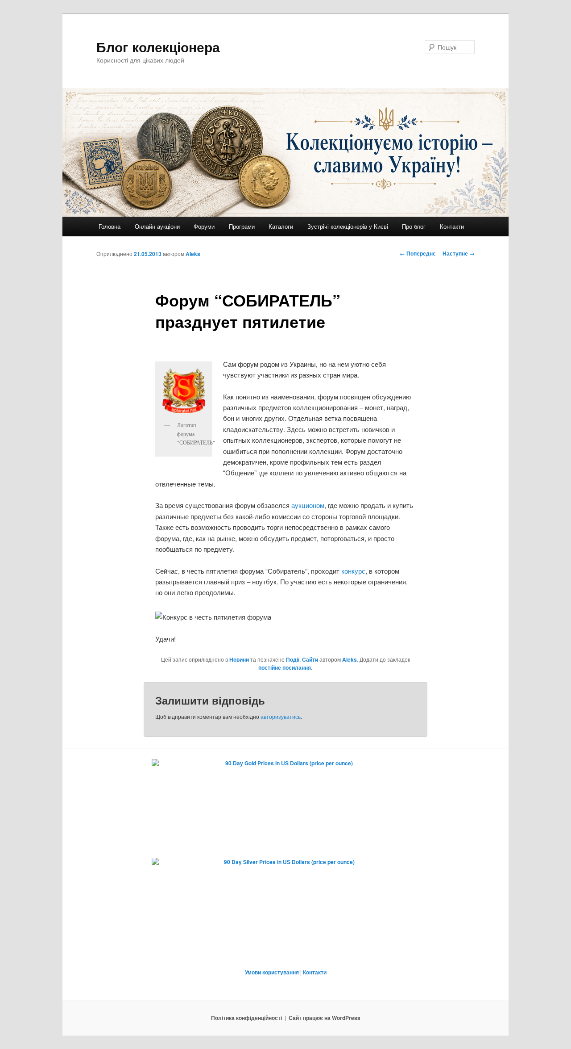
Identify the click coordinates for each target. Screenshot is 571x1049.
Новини (239, 659)
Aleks (193, 254)
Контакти (452, 226)
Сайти (310, 659)
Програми (242, 226)
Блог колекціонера (158, 46)
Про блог (414, 226)
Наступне (459, 253)
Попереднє (418, 253)
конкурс (353, 570)
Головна (109, 226)
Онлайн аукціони (157, 226)
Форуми (204, 226)
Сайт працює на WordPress (324, 1018)
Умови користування (272, 972)
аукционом (307, 505)
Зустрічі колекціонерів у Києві (347, 226)
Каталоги (281, 226)
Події (292, 659)
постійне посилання (284, 667)
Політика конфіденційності (246, 1018)
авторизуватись (281, 716)
